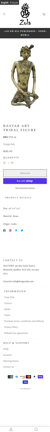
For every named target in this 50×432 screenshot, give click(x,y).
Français (14, 2)
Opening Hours (11, 360)
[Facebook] (4, 230)
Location (7, 354)
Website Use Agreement (16, 333)
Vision (7, 315)
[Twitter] (22, 230)
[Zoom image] (25, 78)
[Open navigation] (6, 14)
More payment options (25, 187)
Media (7, 309)
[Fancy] (16, 230)
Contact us (8, 366)
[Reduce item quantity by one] (4, 163)
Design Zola (9, 144)
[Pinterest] (10, 230)
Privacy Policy (11, 327)
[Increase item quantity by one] (12, 163)
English (5, 2)
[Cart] (44, 14)
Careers (8, 303)
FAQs (6, 348)
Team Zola (9, 297)
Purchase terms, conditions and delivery (24, 321)
